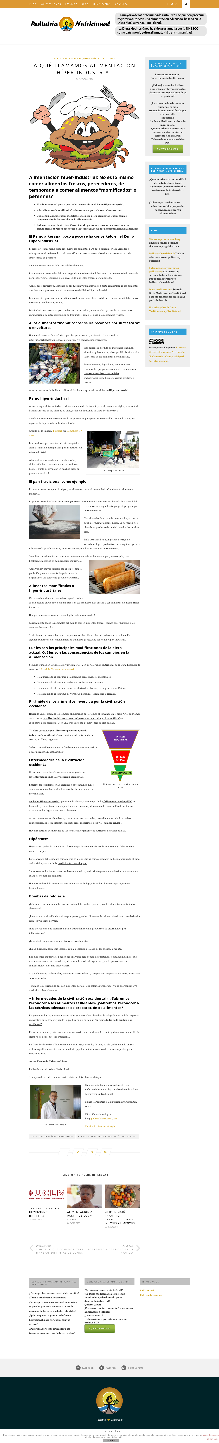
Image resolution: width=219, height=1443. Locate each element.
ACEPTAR (111, 1441)
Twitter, (101, 1126)
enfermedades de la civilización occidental (107, 1136)
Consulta (121, 4)
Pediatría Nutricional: (162, 253)
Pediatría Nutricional (99, 58)
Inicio (33, 4)
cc (33, 435)
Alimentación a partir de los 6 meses (79, 1215)
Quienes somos (51, 4)
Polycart (58, 431)
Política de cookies (151, 1295)
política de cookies (210, 1435)
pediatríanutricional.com (104, 1118)
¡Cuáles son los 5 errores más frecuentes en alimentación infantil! (109, 1318)
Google (111, 1126)
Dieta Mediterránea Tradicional (52, 1136)
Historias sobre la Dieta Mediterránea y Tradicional (165, 309)
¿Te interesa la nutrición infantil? (109, 1309)
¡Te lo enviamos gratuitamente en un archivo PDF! (106, 1323)
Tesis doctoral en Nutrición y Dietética (44, 1212)
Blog (85, 4)
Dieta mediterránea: (160, 289)
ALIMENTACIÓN (102, 4)
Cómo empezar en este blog (164, 239)
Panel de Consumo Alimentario (58, 669)
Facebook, (90, 1126)
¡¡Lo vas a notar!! (106, 1322)
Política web (147, 1290)
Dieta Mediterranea (68, 58)
